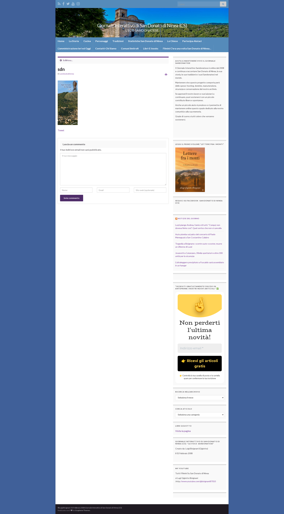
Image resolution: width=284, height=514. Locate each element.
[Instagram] (78, 3)
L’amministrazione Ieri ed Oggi (74, 48)
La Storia (74, 41)
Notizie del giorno (188, 218)
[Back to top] (277, 507)
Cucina (87, 41)
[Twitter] (68, 3)
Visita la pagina (183, 430)
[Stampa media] (166, 74)
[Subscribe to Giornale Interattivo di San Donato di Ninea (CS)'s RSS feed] (59, 3)
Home (61, 41)
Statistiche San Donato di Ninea (145, 41)
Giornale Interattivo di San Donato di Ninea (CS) (142, 25)
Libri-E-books (150, 48)
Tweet (61, 130)
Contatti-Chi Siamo (105, 48)
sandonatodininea (67, 74)
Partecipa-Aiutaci (192, 41)
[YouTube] (73, 3)
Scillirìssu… (68, 60)
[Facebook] (63, 3)
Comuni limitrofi (130, 48)
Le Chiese (172, 41)
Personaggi (101, 41)
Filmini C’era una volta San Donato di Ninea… (187, 48)
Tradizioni (118, 41)
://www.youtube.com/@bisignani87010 (198, 481)
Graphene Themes (82, 510)
